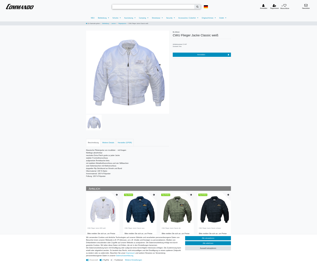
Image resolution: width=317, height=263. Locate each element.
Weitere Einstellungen (133, 260)
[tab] (93, 142)
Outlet (221, 18)
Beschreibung (93, 143)
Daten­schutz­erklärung (124, 256)
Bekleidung (102, 18)
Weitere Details (108, 143)
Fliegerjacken (122, 23)
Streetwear (156, 18)
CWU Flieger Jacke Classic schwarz (210, 228)
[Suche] (197, 7)
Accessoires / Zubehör (187, 18)
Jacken (113, 23)
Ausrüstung (129, 18)
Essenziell (94, 260)
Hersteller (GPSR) (125, 143)
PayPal (106, 260)
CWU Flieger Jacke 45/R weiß (96, 228)
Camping (142, 18)
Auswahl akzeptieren (208, 248)
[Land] (205, 6)
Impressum (130, 253)
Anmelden (201, 55)
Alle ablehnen (208, 243)
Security (169, 18)
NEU (92, 18)
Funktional (119, 260)
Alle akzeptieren (208, 238)
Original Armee (208, 18)
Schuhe (115, 18)
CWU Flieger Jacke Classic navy (135, 228)
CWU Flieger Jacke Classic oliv (171, 228)
